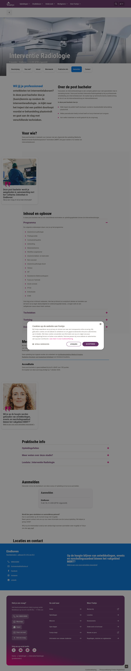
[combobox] (100, 324)
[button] (40, 344)
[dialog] (65, 335)
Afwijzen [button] (73, 344)
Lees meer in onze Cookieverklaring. (61, 339)
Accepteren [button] (90, 344)
